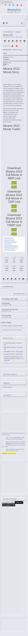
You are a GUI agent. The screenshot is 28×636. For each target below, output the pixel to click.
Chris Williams (11, 112)
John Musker (20, 108)
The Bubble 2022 (7, 286)
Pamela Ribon (10, 114)
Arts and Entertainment (8, 32)
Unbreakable (6, 303)
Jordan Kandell (12, 116)
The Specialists (6, 315)
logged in (10, 325)
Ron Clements (12, 108)
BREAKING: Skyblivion (10, 347)
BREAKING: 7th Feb (9, 351)
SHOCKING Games (9, 354)
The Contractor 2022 (19, 293)
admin (13, 37)
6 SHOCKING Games (9, 3)
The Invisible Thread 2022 (10, 309)
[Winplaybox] (3, 23)
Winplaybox (14, 9)
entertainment (18, 32)
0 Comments (19, 37)
